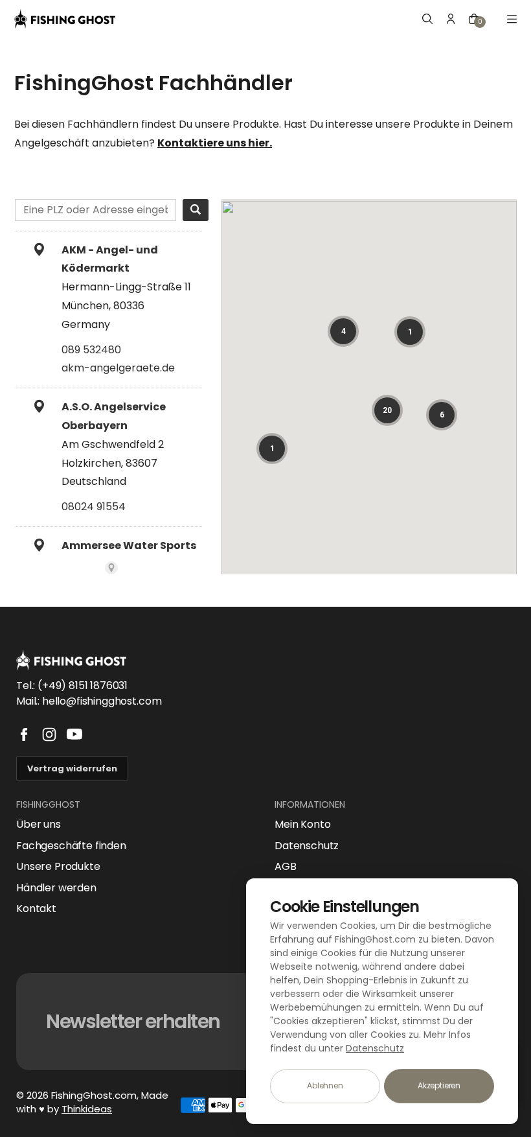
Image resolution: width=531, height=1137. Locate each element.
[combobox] (95, 210)
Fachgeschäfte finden (71, 846)
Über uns (38, 824)
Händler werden (56, 888)
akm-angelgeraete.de (118, 367)
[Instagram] (49, 734)
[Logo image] (64, 19)
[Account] (450, 18)
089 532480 (91, 349)
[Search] (196, 210)
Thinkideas (87, 1109)
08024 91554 (94, 506)
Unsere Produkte (58, 867)
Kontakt (36, 909)
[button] (343, 331)
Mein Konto (302, 824)
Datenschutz (307, 846)
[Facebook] (24, 734)
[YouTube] (74, 734)
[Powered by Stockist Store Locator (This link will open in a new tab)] (111, 567)
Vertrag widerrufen (72, 768)
